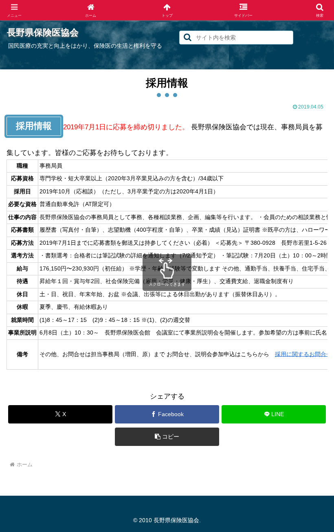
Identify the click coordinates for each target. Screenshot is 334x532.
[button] (187, 37)
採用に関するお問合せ (303, 354)
